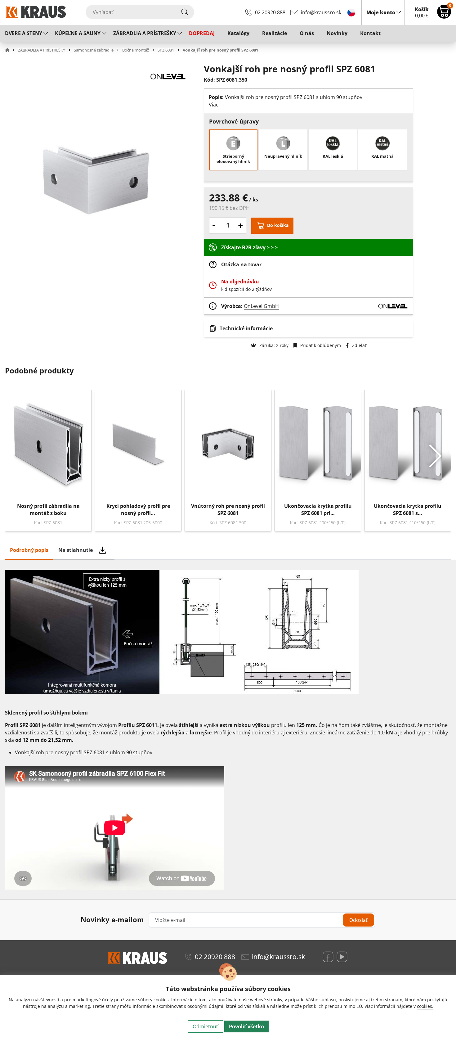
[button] (11, 50)
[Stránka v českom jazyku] (351, 12)
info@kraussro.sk (321, 12)
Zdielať (358, 345)
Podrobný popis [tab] (29, 550)
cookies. (425, 1006)
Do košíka (277, 225)
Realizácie (274, 33)
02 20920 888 (270, 12)
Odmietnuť (205, 1026)
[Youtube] (342, 957)
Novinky (337, 33)
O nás (307, 33)
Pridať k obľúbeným (320, 345)
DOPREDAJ (202, 33)
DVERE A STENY (23, 33)
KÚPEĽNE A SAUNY (78, 33)
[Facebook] (328, 957)
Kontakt (370, 33)
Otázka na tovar (241, 264)
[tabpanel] (228, 730)
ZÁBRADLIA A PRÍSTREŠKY (144, 33)
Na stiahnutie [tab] (75, 550)
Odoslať (358, 920)
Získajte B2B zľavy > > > (249, 247)
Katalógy (238, 33)
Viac (213, 104)
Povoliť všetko (246, 1026)
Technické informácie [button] (246, 328)
